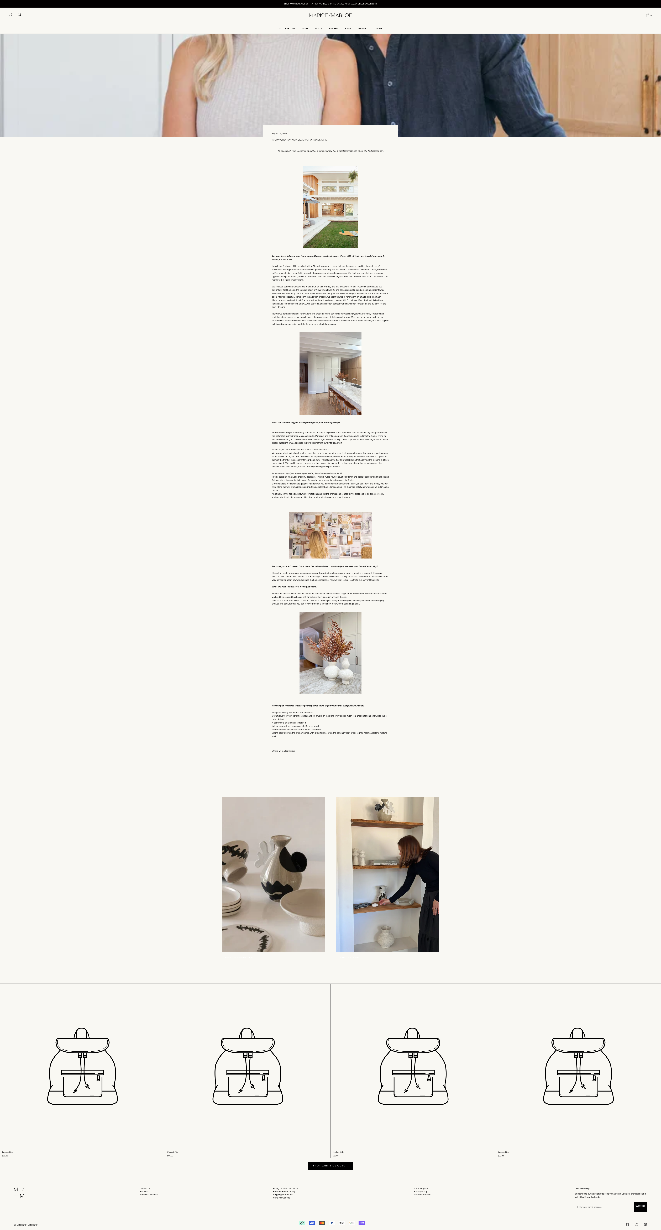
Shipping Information (283, 1194)
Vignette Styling (349, 957)
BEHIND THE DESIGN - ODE (239, 957)
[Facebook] (627, 1225)
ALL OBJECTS (286, 28)
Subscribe (640, 1206)
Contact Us (145, 1188)
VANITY (318, 28)
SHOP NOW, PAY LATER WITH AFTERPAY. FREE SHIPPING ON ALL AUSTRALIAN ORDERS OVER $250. (330, 4)
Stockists (144, 1191)
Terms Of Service (422, 1194)
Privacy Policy (420, 1191)
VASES (305, 28)
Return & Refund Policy (284, 1191)
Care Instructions (281, 1197)
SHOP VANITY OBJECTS (329, 1165)
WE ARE (362, 28)
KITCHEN (333, 28)
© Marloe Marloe (26, 1225)
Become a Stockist (149, 1194)
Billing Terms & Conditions (285, 1188)
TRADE (378, 28)
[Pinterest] (645, 1225)
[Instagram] (636, 1225)
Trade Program (421, 1188)
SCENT (348, 28)
